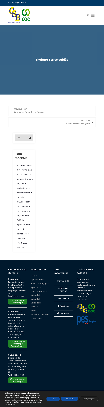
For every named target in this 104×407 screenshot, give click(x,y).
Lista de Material (39, 291)
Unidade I (35, 295)
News (33, 310)
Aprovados (36, 287)
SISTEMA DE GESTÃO (63, 289)
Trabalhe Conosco (40, 314)
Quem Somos (37, 279)
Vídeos (34, 306)
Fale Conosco (37, 318)
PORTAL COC (63, 280)
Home (34, 275)
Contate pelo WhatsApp (18, 301)
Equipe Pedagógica (40, 283)
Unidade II (35, 299)
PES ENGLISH (63, 298)
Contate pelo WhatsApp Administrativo (18, 343)
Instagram (64, 313)
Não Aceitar (69, 399)
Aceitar (53, 399)
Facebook (64, 306)
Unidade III (36, 302)
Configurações (89, 399)
